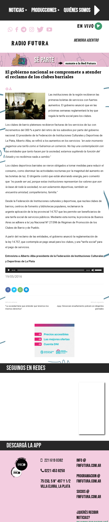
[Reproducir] (8, 270)
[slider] (98, 269)
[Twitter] (40, 30)
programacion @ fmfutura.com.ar (89, 478)
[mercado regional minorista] (54, 356)
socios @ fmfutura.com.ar (89, 494)
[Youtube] (49, 30)
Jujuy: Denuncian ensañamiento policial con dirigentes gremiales (80, 307)
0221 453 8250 (54, 470)
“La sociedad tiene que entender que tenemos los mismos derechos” (27, 307)
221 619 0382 (52, 460)
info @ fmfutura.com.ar (89, 463)
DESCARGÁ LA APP (24, 445)
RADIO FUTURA (30, 44)
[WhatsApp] (10, 30)
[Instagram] (31, 30)
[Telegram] (23, 30)
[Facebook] (16, 30)
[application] (54, 270)
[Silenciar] (92, 270)
